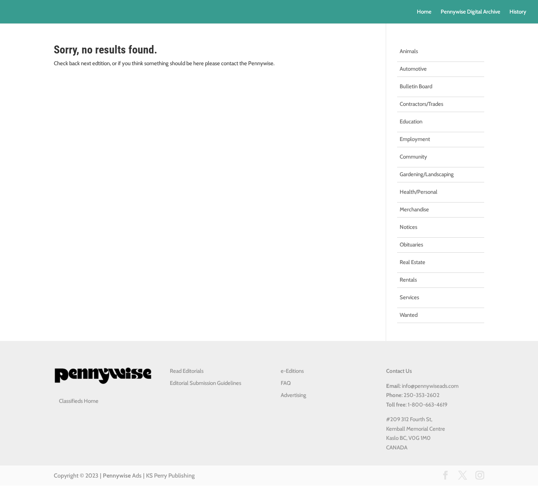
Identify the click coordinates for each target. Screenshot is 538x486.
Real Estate (412, 262)
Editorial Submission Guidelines (205, 383)
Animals (409, 51)
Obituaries (411, 244)
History (517, 12)
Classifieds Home (78, 401)
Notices (408, 227)
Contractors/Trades (421, 104)
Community (413, 156)
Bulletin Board (416, 86)
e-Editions (292, 371)
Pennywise (117, 475)
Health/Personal (418, 192)
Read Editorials (186, 371)
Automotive (413, 69)
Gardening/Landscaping (427, 174)
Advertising (293, 395)
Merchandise (414, 209)
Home (424, 12)
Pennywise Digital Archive (470, 12)
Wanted (409, 315)
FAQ (286, 383)
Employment (415, 139)
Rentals (408, 280)
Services (409, 297)
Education (411, 121)
